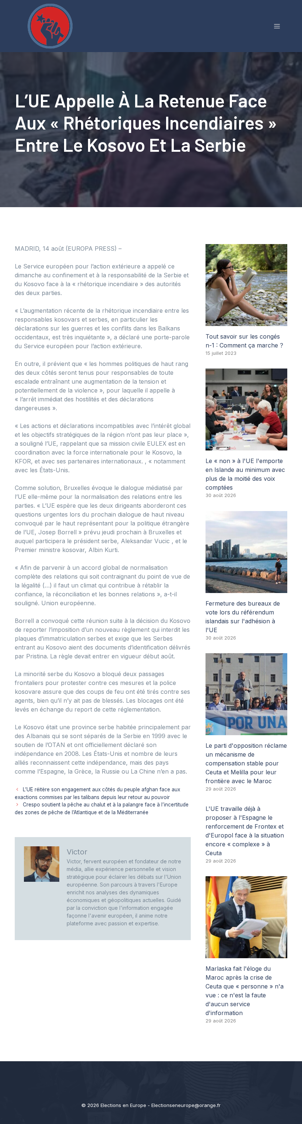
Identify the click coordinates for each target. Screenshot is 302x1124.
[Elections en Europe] (51, 25)
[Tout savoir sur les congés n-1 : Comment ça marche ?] (246, 321)
